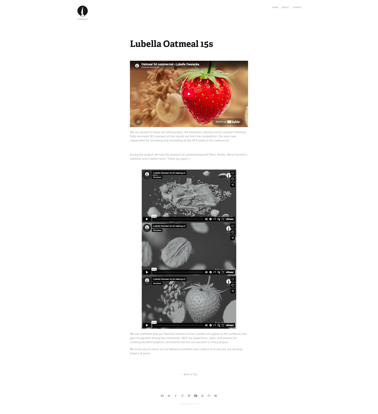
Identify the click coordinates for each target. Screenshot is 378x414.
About (285, 7)
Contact (297, 7)
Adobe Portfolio (194, 403)
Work (275, 7)
